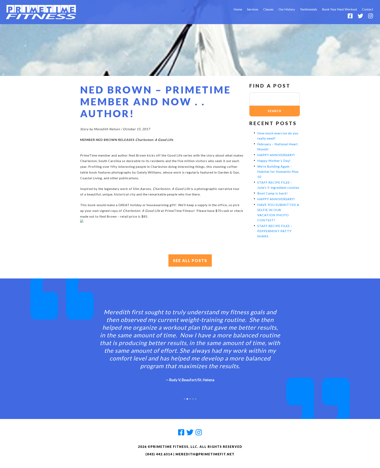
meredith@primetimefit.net (205, 454)
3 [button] (190, 398)
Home (238, 9)
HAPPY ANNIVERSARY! (276, 155)
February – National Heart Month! (277, 146)
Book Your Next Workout (339, 9)
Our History (286, 9)
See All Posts (190, 260)
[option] (190, 342)
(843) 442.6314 (158, 454)
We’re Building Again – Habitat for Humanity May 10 (278, 171)
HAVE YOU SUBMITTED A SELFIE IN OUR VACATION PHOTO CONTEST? (278, 212)
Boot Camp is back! (272, 193)
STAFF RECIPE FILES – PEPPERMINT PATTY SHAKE (274, 231)
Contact (367, 9)
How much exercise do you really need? (277, 135)
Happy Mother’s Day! (274, 160)
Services (252, 9)
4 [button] (193, 398)
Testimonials (308, 9)
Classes (268, 9)
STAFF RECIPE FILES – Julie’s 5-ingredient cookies (278, 184)
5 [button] (196, 398)
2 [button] (187, 398)
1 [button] (184, 398)
